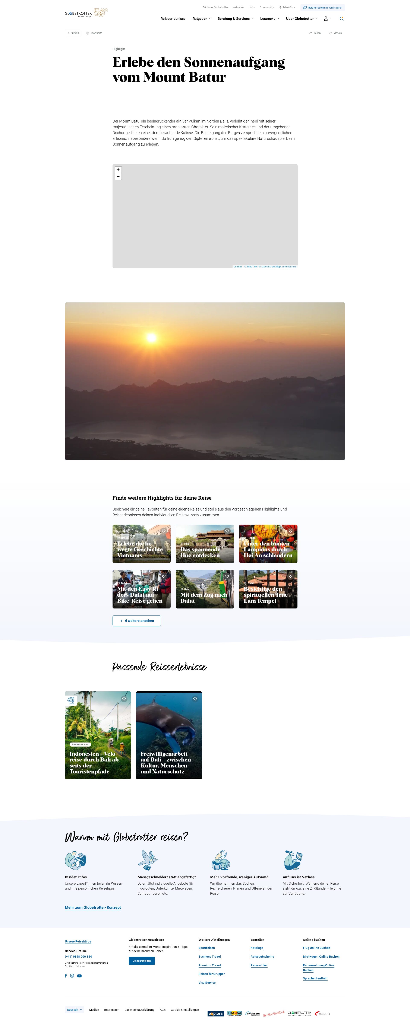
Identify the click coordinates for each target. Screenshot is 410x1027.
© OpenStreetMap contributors (278, 266)
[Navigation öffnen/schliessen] (327, 18)
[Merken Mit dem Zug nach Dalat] (227, 576)
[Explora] (216, 1014)
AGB (163, 1009)
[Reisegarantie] (322, 1013)
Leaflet (238, 266)
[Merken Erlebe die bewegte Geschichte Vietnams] (163, 531)
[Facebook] (66, 976)
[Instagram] (72, 976)
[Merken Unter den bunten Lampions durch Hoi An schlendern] (290, 531)
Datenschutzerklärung (139, 1009)
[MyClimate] (252, 1013)
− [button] (118, 176)
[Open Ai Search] (341, 18)
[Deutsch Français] (74, 1009)
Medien (94, 1009)
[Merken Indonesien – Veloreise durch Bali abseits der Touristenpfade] (124, 699)
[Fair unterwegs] (273, 1014)
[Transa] (234, 1013)
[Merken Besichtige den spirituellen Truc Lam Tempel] (290, 576)
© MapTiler (251, 266)
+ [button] (118, 169)
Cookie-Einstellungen (185, 1009)
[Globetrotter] (299, 1013)
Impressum (111, 1009)
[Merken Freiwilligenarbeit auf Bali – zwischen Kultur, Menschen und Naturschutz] (195, 699)
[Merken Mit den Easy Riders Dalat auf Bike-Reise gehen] (163, 576)
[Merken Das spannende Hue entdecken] (227, 531)
